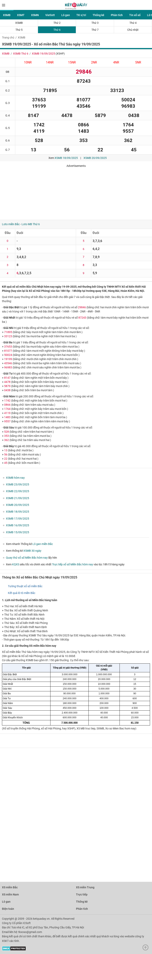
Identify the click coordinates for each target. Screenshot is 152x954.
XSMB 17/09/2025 (17, 518)
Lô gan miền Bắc (42, 544)
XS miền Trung (85, 887)
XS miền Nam (10, 894)
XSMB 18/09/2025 (66, 157)
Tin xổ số (135, 15)
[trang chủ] (76, 8)
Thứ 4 (133, 22)
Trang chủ (8, 37)
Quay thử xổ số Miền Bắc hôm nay (27, 557)
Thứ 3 (95, 22)
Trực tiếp (81, 894)
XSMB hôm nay (15, 477)
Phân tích (117, 15)
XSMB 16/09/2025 (17, 525)
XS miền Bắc (10, 887)
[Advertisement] (58, 192)
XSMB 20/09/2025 (95, 157)
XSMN (35, 15)
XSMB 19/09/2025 (43, 53)
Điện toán (8, 908)
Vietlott (50, 15)
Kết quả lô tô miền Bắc (21, 593)
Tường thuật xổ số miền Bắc (25, 586)
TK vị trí (81, 15)
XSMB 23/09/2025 (17, 484)
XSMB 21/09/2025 (17, 498)
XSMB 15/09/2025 (17, 532)
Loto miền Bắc (11, 224)
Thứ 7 (95, 29)
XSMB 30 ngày (32, 550)
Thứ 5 (19, 29)
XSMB (6, 15)
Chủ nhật (133, 29)
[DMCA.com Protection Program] (14, 949)
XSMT (21, 15)
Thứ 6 (57, 29)
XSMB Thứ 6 (20, 53)
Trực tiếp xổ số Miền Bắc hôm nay (72, 564)
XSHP (60, 53)
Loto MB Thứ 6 (31, 224)
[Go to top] (146, 948)
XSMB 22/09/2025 (17, 491)
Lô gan (65, 15)
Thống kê (98, 15)
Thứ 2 (57, 22)
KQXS (15, 564)
